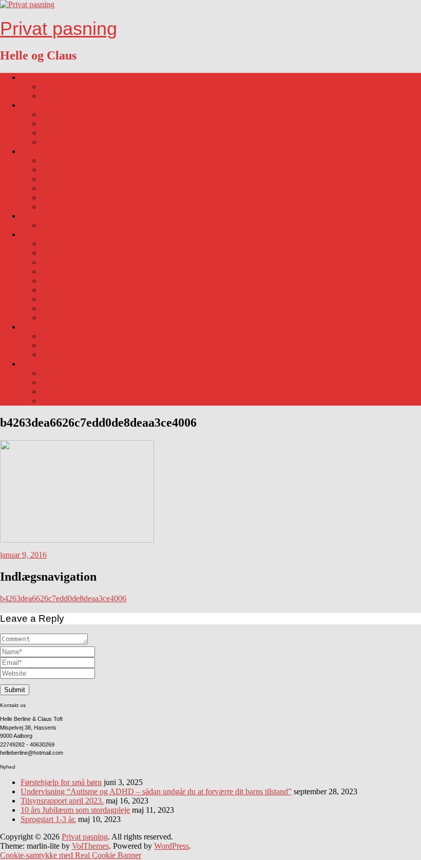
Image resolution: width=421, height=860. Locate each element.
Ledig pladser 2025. (73, 114)
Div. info (35, 234)
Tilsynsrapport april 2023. (62, 800)
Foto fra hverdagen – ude (82, 336)
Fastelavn (56, 382)
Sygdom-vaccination (74, 225)
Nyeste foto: (61, 354)
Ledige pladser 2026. (75, 123)
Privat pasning (58, 28)
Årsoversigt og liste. (73, 289)
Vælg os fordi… (67, 95)
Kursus (52, 308)
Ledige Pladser (45, 105)
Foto (28, 326)
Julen (49, 400)
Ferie (49, 197)
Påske (50, 391)
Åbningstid (59, 169)
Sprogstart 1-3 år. (48, 819)
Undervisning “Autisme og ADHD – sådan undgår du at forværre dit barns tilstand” (156, 791)
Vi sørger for (61, 179)
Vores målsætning (70, 86)
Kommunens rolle (70, 253)
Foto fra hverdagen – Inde (83, 345)
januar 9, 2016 (23, 554)
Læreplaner (59, 262)
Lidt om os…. (43, 77)
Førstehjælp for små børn (61, 782)
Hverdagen (38, 151)
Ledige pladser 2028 (74, 142)
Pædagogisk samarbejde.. (82, 299)
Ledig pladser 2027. (73, 132)
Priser (50, 243)
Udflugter (56, 206)
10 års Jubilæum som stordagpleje (75, 810)
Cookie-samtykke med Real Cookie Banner (70, 855)
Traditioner (38, 363)
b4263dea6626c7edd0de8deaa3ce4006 (63, 598)
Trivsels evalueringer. (75, 271)
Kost (48, 160)
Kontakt (54, 317)
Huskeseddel (62, 188)
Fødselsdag (59, 373)
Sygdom (34, 216)
